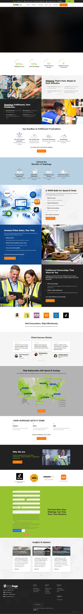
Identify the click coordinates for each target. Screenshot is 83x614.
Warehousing (36, 588)
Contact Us (47, 591)
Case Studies (59, 588)
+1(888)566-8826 (42, 1)
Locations (47, 590)
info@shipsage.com (28, 1)
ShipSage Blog (18, 558)
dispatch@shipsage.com (51, 1)
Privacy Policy (48, 593)
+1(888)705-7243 (20, 1)
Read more (17, 569)
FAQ (58, 591)
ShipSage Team (48, 588)
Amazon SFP (35, 591)
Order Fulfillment (36, 590)
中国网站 (60, 1)
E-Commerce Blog (60, 590)
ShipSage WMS (60, 599)
